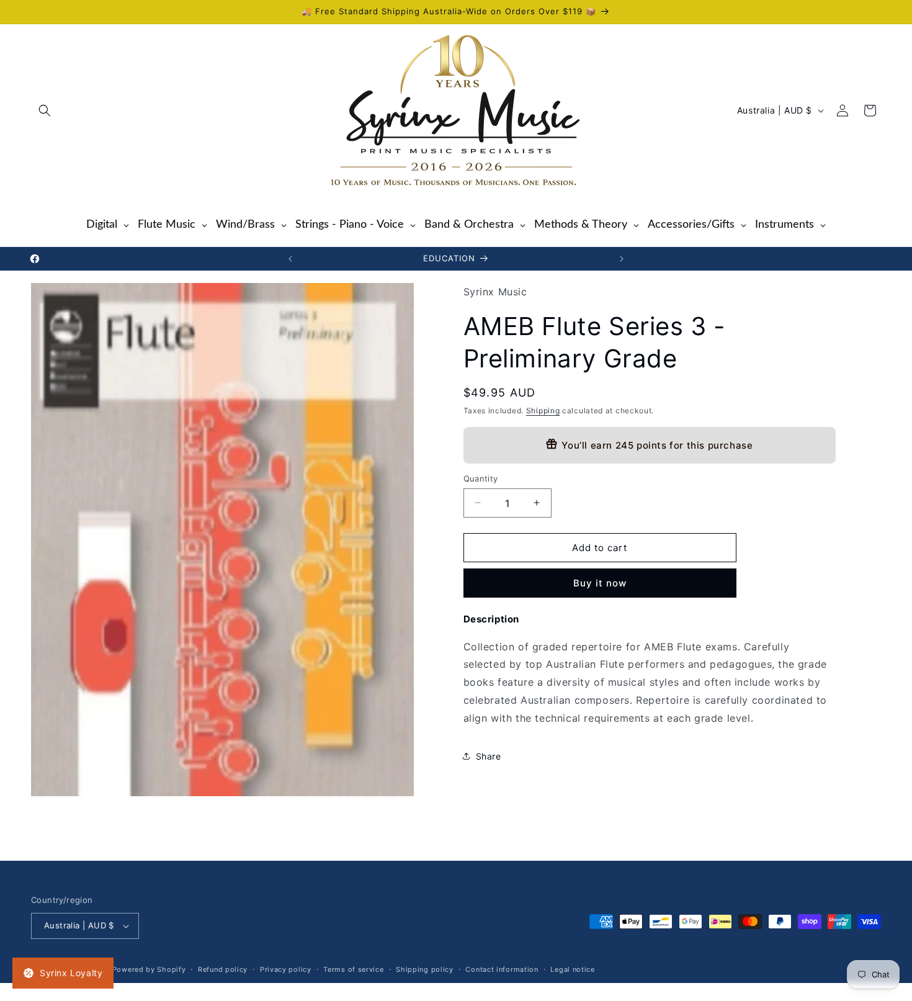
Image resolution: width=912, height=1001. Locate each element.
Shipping (543, 410)
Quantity (480, 478)
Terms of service (353, 969)
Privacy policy (285, 969)
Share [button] (488, 755)
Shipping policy (425, 969)
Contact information (501, 969)
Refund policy (223, 969)
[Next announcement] (621, 259)
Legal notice (572, 969)
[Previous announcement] (290, 259)
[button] (44, 110)
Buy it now (600, 582)
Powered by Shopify (149, 969)
